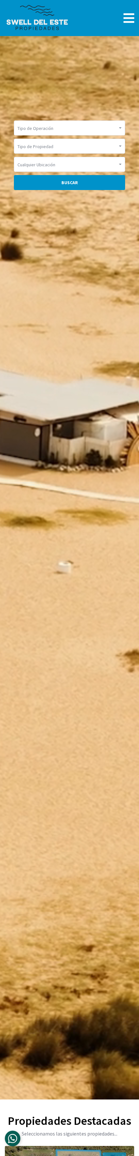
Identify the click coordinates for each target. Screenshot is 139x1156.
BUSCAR (69, 182)
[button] (69, 128)
